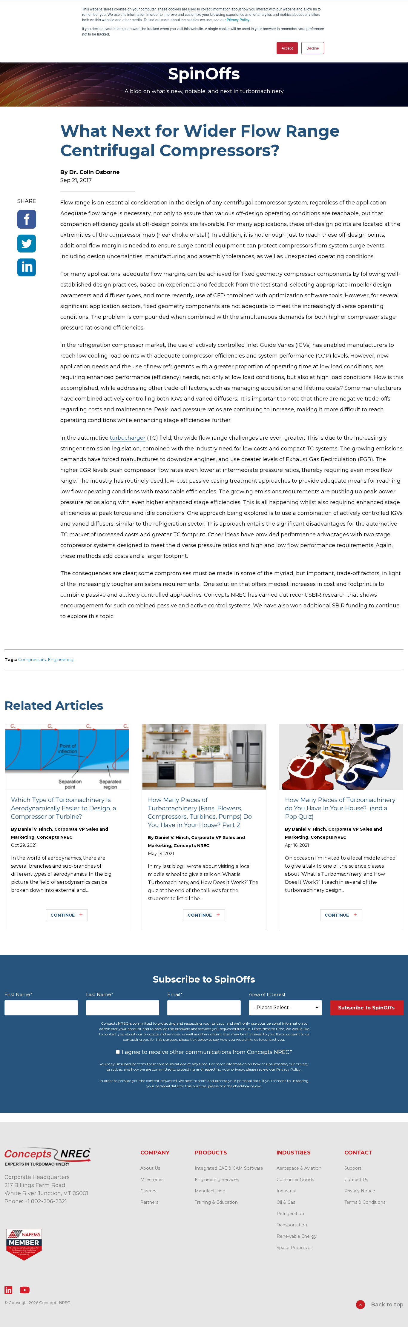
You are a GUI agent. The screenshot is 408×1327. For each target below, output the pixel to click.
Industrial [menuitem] (286, 1191)
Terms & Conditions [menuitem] (364, 1202)
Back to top (386, 1304)
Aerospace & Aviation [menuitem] (299, 1168)
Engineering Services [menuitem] (217, 1179)
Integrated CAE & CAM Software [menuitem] (229, 1168)
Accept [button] (287, 47)
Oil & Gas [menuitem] (286, 1202)
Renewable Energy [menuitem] (297, 1236)
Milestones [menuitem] (151, 1179)
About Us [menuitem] (150, 1168)
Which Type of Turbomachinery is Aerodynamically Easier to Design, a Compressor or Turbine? (63, 808)
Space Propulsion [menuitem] (295, 1247)
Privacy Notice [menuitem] (359, 1191)
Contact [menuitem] (358, 1152)
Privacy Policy (238, 19)
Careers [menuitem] (148, 1191)
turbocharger (127, 438)
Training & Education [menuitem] (216, 1202)
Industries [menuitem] (294, 1152)
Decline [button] (312, 47)
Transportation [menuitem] (292, 1225)
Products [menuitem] (211, 1152)
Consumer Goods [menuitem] (295, 1179)
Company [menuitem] (154, 1152)
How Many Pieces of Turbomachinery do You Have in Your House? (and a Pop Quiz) (340, 808)
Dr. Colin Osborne (94, 172)
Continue (62, 915)
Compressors (32, 659)
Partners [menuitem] (149, 1202)
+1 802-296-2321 (45, 1201)
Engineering (60, 659)
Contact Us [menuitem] (356, 1179)
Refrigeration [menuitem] (290, 1213)
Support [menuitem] (352, 1168)
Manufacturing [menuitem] (210, 1191)
